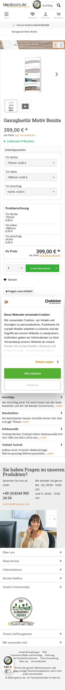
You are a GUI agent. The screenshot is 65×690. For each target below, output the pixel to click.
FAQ (44, 652)
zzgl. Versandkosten (25, 135)
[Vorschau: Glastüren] (25, 106)
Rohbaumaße (10, 429)
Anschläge (8, 397)
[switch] (8, 671)
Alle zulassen (32, 373)
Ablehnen (33, 385)
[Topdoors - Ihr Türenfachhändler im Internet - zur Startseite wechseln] (16, 5)
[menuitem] (58, 15)
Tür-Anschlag (13, 186)
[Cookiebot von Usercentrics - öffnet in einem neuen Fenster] (46, 302)
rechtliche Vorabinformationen (22, 658)
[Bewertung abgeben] (32, 125)
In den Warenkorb (40, 268)
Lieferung (49, 655)
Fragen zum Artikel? (20, 291)
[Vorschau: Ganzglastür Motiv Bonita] (11, 106)
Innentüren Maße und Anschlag (26, 655)
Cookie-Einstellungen (29, 652)
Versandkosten (38, 661)
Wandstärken (10, 413)
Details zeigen (44, 361)
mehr (59, 406)
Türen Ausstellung (49, 658)
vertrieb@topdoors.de (16, 504)
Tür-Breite (11, 157)
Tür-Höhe (11, 171)
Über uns (23, 661)
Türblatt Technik (12, 444)
